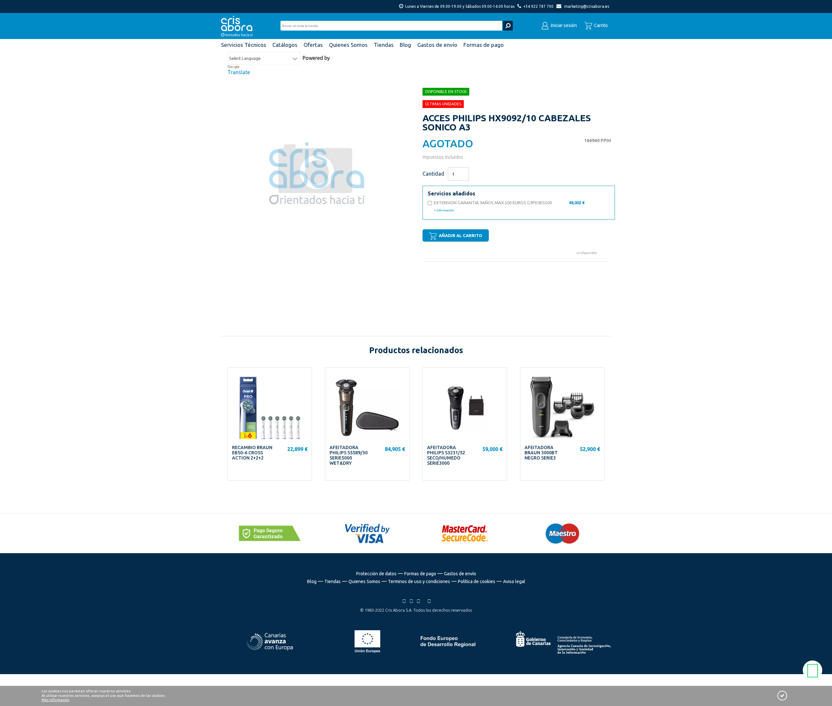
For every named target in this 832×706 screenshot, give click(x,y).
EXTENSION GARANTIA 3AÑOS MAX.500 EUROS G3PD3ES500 (509, 206)
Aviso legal (514, 581)
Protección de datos (376, 573)
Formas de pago (420, 573)
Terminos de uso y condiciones (419, 581)
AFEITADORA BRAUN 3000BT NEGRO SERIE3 (541, 452)
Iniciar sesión (563, 25)
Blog (312, 581)
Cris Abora (238, 26)
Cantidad (433, 173)
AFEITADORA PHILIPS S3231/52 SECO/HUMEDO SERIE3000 (446, 455)
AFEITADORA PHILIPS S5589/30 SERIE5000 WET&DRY (349, 455)
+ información (444, 210)
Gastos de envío (460, 573)
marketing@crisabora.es (586, 6)
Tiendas (332, 581)
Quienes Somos (364, 581)
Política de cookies (476, 581)
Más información (56, 700)
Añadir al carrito (460, 235)
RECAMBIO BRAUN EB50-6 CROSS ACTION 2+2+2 (252, 452)
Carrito (600, 25)
